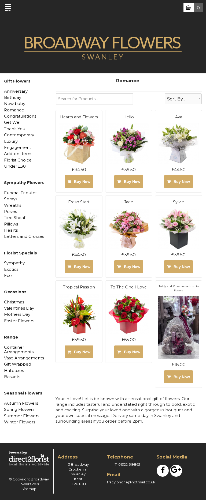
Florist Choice (18, 160)
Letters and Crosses (24, 236)
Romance (14, 109)
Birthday (12, 97)
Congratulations (20, 116)
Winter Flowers (19, 421)
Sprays (10, 198)
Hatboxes (14, 370)
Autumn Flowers (21, 403)
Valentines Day (19, 308)
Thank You (14, 128)
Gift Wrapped (17, 364)
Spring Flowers (19, 409)
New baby (14, 103)
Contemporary (19, 134)
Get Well (12, 122)
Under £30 (15, 166)
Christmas (14, 301)
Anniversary (16, 91)
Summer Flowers (21, 415)
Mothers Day (17, 314)
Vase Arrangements (24, 357)
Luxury (11, 141)
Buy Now (81, 181)
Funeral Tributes (20, 192)
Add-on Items (18, 153)
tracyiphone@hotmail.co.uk (131, 482)
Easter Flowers (19, 320)
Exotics (11, 269)
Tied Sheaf (14, 217)
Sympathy (14, 262)
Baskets (12, 376)
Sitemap (28, 489)
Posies (10, 211)
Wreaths (12, 205)
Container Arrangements (19, 349)
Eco (8, 275)
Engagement (17, 147)
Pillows (11, 224)
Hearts (11, 230)
